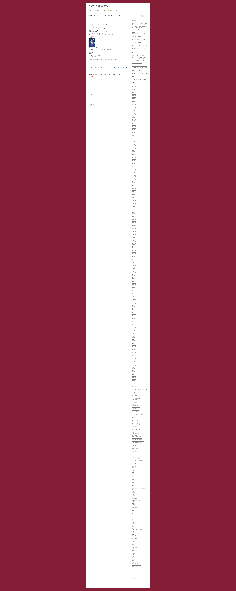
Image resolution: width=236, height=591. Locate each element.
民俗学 (133, 517)
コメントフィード (135, 576)
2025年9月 (134, 105)
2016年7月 (134, 268)
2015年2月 (134, 293)
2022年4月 (134, 166)
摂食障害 (133, 504)
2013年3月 (134, 327)
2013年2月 (134, 328)
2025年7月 (134, 108)
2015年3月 (134, 292)
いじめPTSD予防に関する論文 (137, 414)
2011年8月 (134, 355)
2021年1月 (134, 188)
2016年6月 (134, 269)
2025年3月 (134, 114)
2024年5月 (134, 129)
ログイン (133, 574)
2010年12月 (134, 367)
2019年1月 (134, 224)
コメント (90, 76)
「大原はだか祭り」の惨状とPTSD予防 (96, 67)
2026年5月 (134, 94)
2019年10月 (134, 210)
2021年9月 (134, 176)
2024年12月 (134, 119)
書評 (133, 509)
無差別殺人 (134, 523)
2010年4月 (134, 379)
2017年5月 (134, 253)
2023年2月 (134, 151)
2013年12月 (134, 314)
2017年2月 (134, 258)
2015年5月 (134, 289)
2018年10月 (134, 228)
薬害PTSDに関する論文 (136, 545)
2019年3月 (134, 221)
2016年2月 (134, 275)
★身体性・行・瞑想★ (136, 407)
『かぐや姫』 (134, 408)
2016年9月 (134, 265)
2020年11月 (134, 191)
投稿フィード (134, 575)
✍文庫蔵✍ (110, 10)
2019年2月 (134, 222)
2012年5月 (134, 342)
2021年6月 (134, 181)
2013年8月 (134, 320)
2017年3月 (134, 256)
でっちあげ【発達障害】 (136, 421)
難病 (133, 559)
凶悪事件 (133, 475)
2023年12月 (134, 136)
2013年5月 (134, 324)
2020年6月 (134, 199)
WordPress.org (135, 578)
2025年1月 (134, 117)
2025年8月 (134, 107)
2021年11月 (134, 173)
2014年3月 (134, 309)
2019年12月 (134, 207)
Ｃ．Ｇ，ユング (135, 563)
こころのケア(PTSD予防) (136, 418)
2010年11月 (134, 368)
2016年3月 (134, 274)
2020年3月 (134, 203)
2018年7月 (134, 232)
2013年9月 (134, 318)
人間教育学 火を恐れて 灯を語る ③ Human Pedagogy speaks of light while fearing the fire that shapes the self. (139, 47)
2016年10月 (134, 263)
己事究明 (133, 495)
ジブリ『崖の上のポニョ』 (137, 442)
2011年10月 (134, 352)
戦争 (133, 503)
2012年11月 (134, 333)
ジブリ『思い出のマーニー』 (137, 444)
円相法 (133, 473)
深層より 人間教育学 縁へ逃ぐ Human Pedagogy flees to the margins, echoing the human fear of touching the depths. (139, 25)
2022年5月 (134, 165)
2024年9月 (134, 123)
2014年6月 (134, 305)
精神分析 (133, 532)
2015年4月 (134, 290)
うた (133, 416)
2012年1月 (134, 348)
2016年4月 (134, 272)
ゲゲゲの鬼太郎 (135, 435)
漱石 (133, 520)
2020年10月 (134, 193)
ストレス (133, 447)
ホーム (89, 10)
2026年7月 (134, 91)
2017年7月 (134, 250)
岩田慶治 (133, 494)
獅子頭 (133, 526)
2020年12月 (134, 190)
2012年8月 (134, 337)
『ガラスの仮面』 (135, 410)
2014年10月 (134, 299)
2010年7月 (134, 374)
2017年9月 (134, 247)
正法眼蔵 (133, 516)
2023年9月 (134, 141)
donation (124, 10)
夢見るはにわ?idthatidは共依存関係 (138, 488)
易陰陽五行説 (134, 507)
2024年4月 (134, 131)
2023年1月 (134, 153)
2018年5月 (134, 235)
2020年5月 (134, 200)
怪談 (133, 501)
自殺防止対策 (134, 540)
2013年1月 (134, 330)
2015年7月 (134, 286)
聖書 (133, 534)
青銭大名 (133, 560)
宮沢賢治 (133, 491)
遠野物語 (133, 556)
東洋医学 (133, 513)
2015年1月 (134, 294)
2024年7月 (134, 126)
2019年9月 (134, 212)
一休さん (133, 464)
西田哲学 (133, 551)
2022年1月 (134, 170)
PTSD (133, 396)
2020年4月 (134, 201)
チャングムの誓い (135, 448)
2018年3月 (134, 238)
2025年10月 (134, 104)
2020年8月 (134, 196)
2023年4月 (134, 148)
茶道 (133, 541)
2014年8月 (134, 302)
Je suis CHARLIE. (135, 395)
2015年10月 (134, 281)
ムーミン (133, 461)
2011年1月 (134, 365)
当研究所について (135, 498)
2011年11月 (134, 351)
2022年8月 (134, 160)
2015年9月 (134, 283)
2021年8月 (134, 178)
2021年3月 (134, 185)
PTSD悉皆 (103, 10)
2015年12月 (134, 278)
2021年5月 (134, 182)
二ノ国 (133, 469)
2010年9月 (134, 371)
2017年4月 (134, 255)
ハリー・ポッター (135, 451)
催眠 (133, 472)
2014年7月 (134, 303)
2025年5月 (134, 111)
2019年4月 (134, 219)
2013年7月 (134, 321)
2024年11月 (134, 120)
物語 (93, 59)
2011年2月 (134, 364)
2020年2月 (134, 204)
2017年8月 (134, 249)
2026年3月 (134, 97)
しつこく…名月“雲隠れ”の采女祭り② (119, 67)
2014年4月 (134, 308)
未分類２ (133, 510)
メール (90, 94)
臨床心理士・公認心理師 (136, 537)
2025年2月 (134, 116)
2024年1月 (134, 135)
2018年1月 (134, 241)
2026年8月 (134, 89)
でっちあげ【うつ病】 (136, 420)
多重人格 (133, 485)
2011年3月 (134, 362)
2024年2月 (134, 134)
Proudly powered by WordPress (93, 585)
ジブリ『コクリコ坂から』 (137, 438)
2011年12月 (134, 349)
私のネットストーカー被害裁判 (137, 529)
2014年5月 (134, 306)
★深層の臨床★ (135, 402)
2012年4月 (134, 343)
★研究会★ (134, 404)
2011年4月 (134, 361)
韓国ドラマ (134, 562)
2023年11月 (134, 138)
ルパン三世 (134, 463)
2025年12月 (134, 101)
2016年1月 (134, 277)
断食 (133, 506)
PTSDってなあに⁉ (96, 10)
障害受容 (133, 557)
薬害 (133, 544)
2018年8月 (134, 231)
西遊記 (133, 553)
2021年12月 (134, 172)
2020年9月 (134, 194)
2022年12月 (134, 154)
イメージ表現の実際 (135, 433)
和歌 (133, 482)
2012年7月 (134, 339)
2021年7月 (134, 179)
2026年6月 (134, 92)
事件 (133, 467)
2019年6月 (134, 216)
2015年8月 (134, 284)
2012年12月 (134, 331)
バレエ (133, 454)
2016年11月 (134, 262)
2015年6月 (134, 287)
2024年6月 (134, 128)
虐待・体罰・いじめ (135, 547)
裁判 (133, 550)
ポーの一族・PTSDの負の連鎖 (137, 460)
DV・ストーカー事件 (136, 393)
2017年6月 (134, 252)
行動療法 (133, 548)
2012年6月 (134, 340)
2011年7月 (134, 356)
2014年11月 (134, 297)
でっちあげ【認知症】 (136, 424)
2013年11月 (134, 315)
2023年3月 (134, 150)
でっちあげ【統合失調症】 (137, 423)
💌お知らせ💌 (134, 566)
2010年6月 (134, 376)
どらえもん (134, 426)
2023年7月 (134, 144)
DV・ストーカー (135, 392)
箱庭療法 (133, 531)
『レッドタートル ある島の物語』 (138, 413)
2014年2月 (134, 311)
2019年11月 (134, 209)
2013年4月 (134, 325)
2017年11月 (134, 244)
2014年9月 (134, 300)
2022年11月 (134, 156)
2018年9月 (134, 230)
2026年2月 (134, 98)
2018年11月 (134, 227)
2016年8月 (134, 266)
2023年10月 (134, 139)
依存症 (133, 470)
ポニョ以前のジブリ (135, 458)
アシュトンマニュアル (136, 429)
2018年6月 (134, 234)
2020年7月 (134, 197)
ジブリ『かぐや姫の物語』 (137, 436)
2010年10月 (134, 370)
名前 (89, 90)
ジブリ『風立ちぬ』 (135, 445)
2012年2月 (134, 346)
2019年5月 (134, 218)
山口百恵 (133, 492)
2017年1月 (134, 259)
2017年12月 (134, 243)
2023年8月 (134, 142)
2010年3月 (134, 380)
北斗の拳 (133, 476)
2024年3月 (134, 132)
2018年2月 (134, 240)
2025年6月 (134, 110)
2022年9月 (134, 159)
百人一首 (133, 528)
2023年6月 (134, 145)
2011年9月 (134, 354)
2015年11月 (134, 280)
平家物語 (133, 497)
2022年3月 (134, 167)
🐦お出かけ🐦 (117, 10)
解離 (133, 554)
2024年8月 (134, 125)
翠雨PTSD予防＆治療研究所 (98, 6)
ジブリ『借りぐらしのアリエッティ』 (139, 439)
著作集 (133, 543)
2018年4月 (134, 237)
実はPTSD (134, 489)
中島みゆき (134, 466)
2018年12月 (134, 225)
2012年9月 (134, 336)
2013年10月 (134, 317)
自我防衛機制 (134, 538)
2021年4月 (134, 184)
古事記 (133, 479)
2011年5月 (134, 359)
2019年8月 (134, 213)
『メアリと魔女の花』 (136, 411)
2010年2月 (134, 382)
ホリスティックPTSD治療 (136, 457)
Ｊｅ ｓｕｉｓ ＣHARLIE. (136, 565)
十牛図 (133, 478)
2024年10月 (134, 122)
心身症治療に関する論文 (136, 500)
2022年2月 (134, 169)
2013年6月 (134, 323)
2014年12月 (134, 296)
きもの (133, 417)
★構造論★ (134, 401)
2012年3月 (134, 345)
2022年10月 (134, 157)
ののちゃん (134, 427)
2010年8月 (134, 373)
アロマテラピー (135, 432)
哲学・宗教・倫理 (135, 483)
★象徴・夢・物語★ (135, 405)
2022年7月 (134, 162)
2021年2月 (134, 187)
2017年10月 (134, 246)
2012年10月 (134, 334)
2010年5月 (134, 377)
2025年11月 (134, 103)
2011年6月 (134, 358)
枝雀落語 (133, 514)
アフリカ (133, 430)
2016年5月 (134, 271)
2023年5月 (134, 147)
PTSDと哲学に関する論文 (136, 398)
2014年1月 (134, 312)
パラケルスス (134, 455)
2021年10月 (134, 175)
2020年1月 (134, 206)
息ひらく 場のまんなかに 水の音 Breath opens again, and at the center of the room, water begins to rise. (139, 57)
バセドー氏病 (134, 452)
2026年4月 (134, 95)
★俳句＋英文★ (135, 399)
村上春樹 (133, 512)
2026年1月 (134, 100)
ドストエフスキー (135, 449)
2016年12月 (134, 261)
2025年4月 (134, 113)
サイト (89, 99)
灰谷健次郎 (134, 522)
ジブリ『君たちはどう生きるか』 (138, 441)
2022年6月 (134, 163)
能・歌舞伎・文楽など (136, 535)
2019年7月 (134, 215)
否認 (133, 480)
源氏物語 (133, 519)
